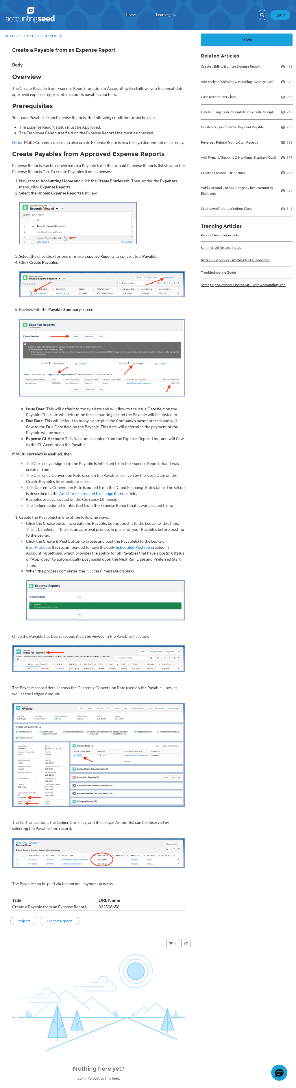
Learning (163, 14)
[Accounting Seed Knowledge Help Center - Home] (30, 15)
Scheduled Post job (133, 547)
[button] (279, 1073)
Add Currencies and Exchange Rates (91, 493)
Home (131, 14)
